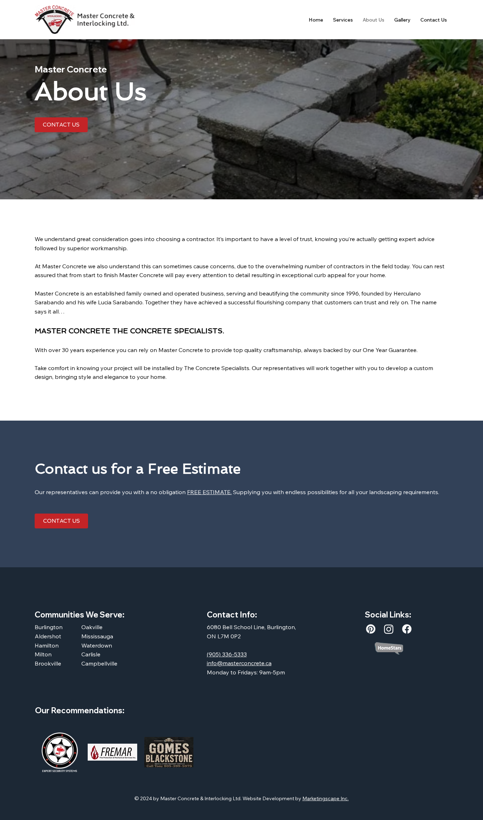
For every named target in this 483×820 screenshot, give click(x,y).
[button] (343, 20)
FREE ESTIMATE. (209, 492)
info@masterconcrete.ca (239, 663)
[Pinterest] (371, 629)
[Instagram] (389, 629)
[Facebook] (407, 629)
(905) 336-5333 (227, 654)
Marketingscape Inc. (325, 798)
